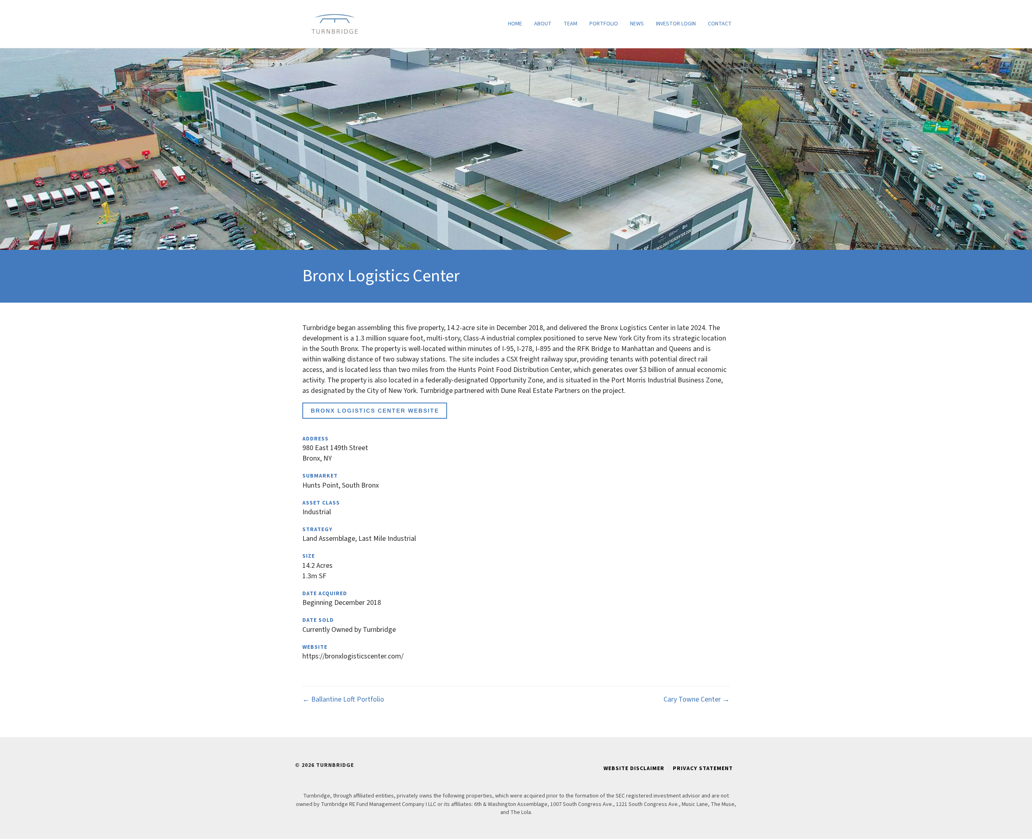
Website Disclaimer (633, 768)
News (637, 24)
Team (570, 24)
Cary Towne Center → (697, 699)
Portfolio (603, 24)
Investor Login (676, 24)
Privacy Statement (703, 768)
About (542, 24)
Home (515, 24)
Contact (720, 24)
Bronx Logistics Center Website (375, 410)
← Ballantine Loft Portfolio (343, 699)
